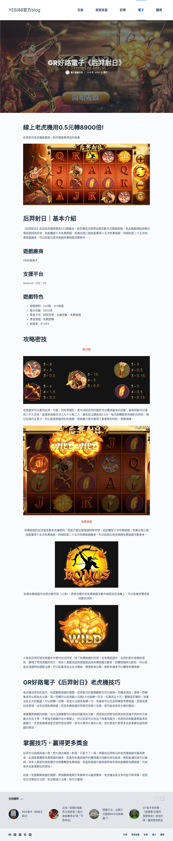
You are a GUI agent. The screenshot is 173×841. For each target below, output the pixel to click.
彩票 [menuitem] (123, 10)
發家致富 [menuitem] (101, 10)
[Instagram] (20, 834)
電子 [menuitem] (141, 10)
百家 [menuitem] (80, 10)
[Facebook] (10, 834)
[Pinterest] (25, 834)
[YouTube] (30, 834)
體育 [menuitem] (159, 10)
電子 (106, 72)
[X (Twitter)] (15, 834)
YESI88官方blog (24, 9)
